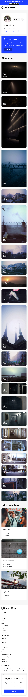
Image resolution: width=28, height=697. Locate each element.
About (3, 623)
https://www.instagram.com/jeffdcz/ (13, 31)
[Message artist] (22, 19)
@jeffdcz (22, 63)
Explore (3, 616)
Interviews (4, 630)
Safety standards (6, 654)
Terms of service (5, 652)
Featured (3, 618)
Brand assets (5, 633)
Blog (2, 628)
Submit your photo (14, 3)
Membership (4, 625)
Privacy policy (5, 647)
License (3, 642)
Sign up (7, 49)
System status (5, 635)
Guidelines (4, 645)
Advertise (4, 661)
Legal (2, 649)
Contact (3, 659)
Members (4, 621)
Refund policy (5, 657)
